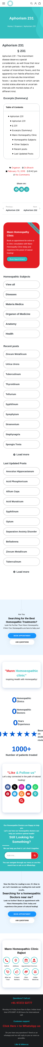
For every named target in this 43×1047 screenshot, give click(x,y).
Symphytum (12, 414)
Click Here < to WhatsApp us (21, 1026)
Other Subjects (21, 144)
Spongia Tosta (13, 444)
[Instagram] (21, 787)
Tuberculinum (13, 374)
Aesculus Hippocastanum (20, 471)
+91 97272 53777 (21, 1002)
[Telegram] (15, 794)
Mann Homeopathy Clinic (24, 135)
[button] (16, 189)
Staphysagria (13, 434)
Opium (9, 521)
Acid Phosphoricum (17, 481)
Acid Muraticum (14, 501)
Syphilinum (12, 404)
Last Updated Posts (23, 154)
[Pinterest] (8, 794)
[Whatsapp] (35, 787)
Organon (16, 167)
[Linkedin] (28, 787)
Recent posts (20, 149)
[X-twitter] (15, 787)
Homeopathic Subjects (25, 140)
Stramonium (12, 424)
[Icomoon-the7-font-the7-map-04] (35, 794)
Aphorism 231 (16, 116)
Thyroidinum (13, 384)
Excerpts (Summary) (22, 130)
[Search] (21, 800)
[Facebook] (8, 787)
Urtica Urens (12, 364)
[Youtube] (28, 794)
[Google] (21, 794)
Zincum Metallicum (16, 354)
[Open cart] (39, 3)
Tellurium (11, 394)
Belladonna (12, 541)
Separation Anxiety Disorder (21, 531)
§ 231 (14, 125)
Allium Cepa (12, 491)
